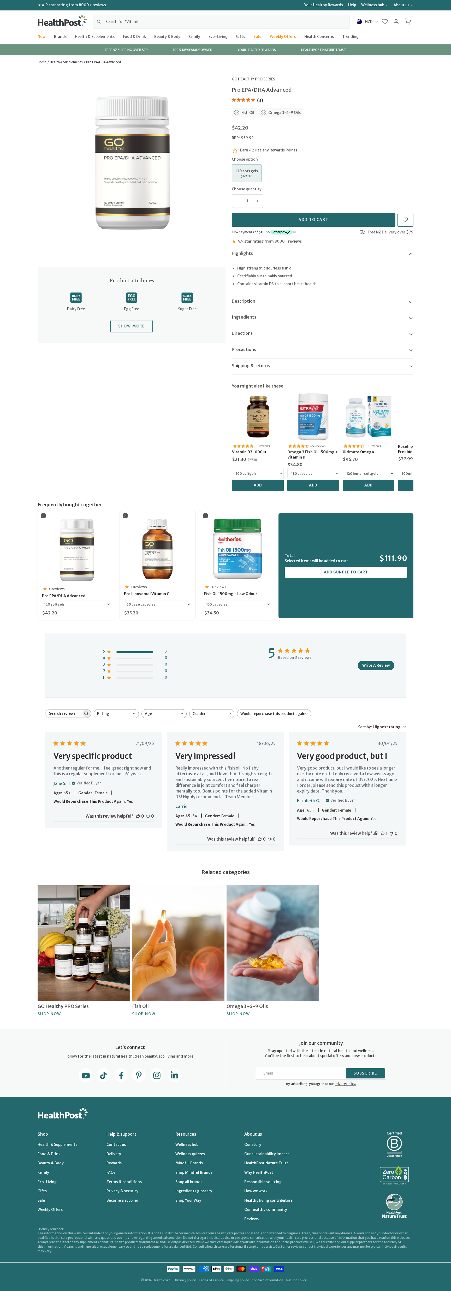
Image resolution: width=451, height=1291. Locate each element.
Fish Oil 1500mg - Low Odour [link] (230, 593)
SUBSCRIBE (365, 1073)
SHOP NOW (49, 1013)
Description (243, 301)
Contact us (116, 1144)
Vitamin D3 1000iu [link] (249, 452)
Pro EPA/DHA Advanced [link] (63, 596)
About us (401, 5)
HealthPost (161, 1280)
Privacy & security (122, 1191)
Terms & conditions (124, 1181)
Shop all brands (188, 1181)
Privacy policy (185, 1280)
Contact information (267, 1280)
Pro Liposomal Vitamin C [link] (146, 593)
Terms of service (211, 1280)
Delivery (113, 1154)
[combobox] (221, 21)
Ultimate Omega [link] (358, 452)
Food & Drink (134, 36)
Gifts (240, 36)
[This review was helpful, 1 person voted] (382, 833)
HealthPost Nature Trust (266, 1163)
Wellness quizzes (190, 1154)
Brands (60, 36)
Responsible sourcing (263, 1181)
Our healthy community (265, 1209)
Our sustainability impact (266, 1154)
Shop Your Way (188, 1200)
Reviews (251, 1219)
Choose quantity (247, 189)
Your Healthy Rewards (323, 5)
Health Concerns (319, 36)
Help (352, 5)
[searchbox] (63, 713)
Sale (257, 36)
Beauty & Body (167, 36)
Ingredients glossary (193, 1191)
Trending (350, 36)
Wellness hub (372, 5)
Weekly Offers (283, 36)
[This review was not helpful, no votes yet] (148, 816)
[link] (258, 417)
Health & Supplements (95, 36)
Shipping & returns (251, 365)
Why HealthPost (258, 1172)
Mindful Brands (189, 1163)
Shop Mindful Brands (193, 1172)
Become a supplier (122, 1200)
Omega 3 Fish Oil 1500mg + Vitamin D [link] (312, 455)
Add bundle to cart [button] (346, 572)
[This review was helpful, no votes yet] (138, 816)
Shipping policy (238, 1280)
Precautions (244, 349)
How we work (256, 1191)
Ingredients (244, 317)
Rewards (114, 1163)
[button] (384, 21)
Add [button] (258, 485)
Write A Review (376, 665)
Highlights (242, 253)
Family (194, 36)
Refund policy (296, 1280)
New (42, 36)
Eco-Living (218, 36)
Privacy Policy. (345, 1084)
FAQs (110, 1172)
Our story (252, 1144)
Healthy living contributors (268, 1200)
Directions (242, 333)
